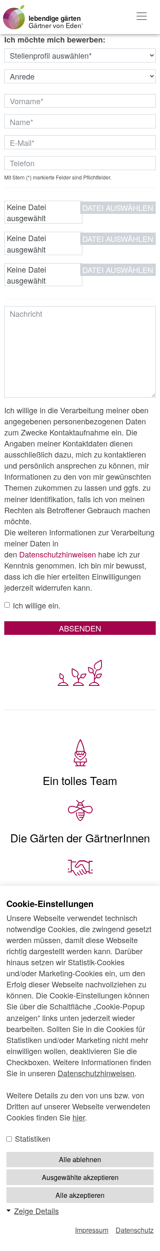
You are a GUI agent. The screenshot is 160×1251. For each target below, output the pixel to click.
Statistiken (31, 1138)
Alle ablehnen (80, 1159)
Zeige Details (36, 1210)
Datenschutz (135, 1230)
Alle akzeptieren (80, 1195)
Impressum (91, 1230)
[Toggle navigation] (141, 16)
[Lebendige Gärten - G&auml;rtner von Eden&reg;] (14, 17)
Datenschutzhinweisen (57, 554)
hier (79, 1117)
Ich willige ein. (37, 605)
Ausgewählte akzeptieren (80, 1177)
